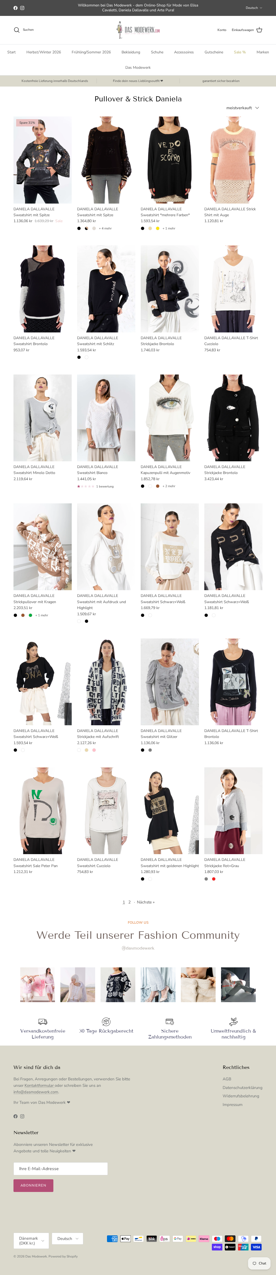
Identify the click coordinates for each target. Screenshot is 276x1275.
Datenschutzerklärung (243, 1087)
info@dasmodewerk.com (35, 1092)
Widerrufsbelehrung (241, 1096)
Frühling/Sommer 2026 (91, 52)
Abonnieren (33, 1185)
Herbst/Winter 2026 (43, 52)
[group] (37, 984)
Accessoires (184, 52)
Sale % (240, 52)
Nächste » (146, 902)
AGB (227, 1079)
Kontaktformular (40, 1085)
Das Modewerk (138, 67)
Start (11, 52)
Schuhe (157, 52)
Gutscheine (214, 52)
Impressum (233, 1104)
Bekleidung (131, 52)
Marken (263, 52)
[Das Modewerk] (138, 30)
